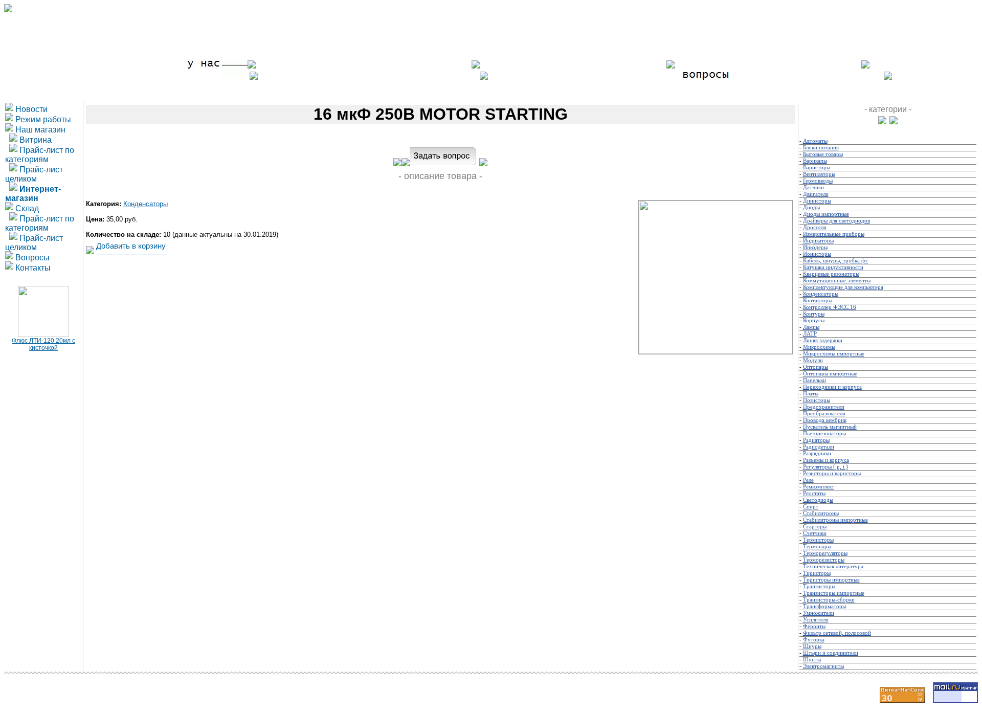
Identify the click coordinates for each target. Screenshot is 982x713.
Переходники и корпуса (832, 387)
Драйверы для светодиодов (836, 221)
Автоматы (815, 141)
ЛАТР (810, 334)
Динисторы (817, 201)
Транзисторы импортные (833, 593)
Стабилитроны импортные (835, 520)
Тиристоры (817, 573)
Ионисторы (817, 254)
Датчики (813, 187)
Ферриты (814, 626)
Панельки (814, 380)
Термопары (817, 546)
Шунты (812, 659)
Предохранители (823, 407)
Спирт (810, 506)
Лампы (811, 327)
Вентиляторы (819, 174)
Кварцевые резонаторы (831, 274)
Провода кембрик (824, 420)
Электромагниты (823, 666)
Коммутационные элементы (837, 280)
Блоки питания (821, 147)
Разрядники (817, 453)
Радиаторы (816, 440)
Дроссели (815, 227)
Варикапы (815, 161)
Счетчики (815, 533)
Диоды (811, 207)
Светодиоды (818, 500)
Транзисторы (819, 586)
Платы (810, 393)
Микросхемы (819, 347)
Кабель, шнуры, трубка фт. (835, 260)
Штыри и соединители (830, 653)
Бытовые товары (823, 154)
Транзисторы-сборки (829, 600)
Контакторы (817, 300)
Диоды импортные (826, 214)
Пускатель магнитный (830, 427)
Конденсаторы (145, 204)
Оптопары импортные (830, 373)
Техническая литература (833, 566)
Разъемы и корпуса (826, 460)
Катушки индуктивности (833, 267)
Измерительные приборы (833, 234)
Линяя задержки (822, 340)
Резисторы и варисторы (832, 473)
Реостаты (814, 493)
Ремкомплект (818, 486)
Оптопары (815, 367)
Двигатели (816, 194)
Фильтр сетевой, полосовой (837, 633)
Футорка (813, 639)
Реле (808, 480)
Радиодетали (818, 447)
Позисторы (816, 400)
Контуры (813, 314)
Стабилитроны (821, 513)
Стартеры (815, 526)
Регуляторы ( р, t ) (825, 467)
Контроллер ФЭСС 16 (829, 307)
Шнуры (812, 646)
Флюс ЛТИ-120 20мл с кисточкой (43, 344)
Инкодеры (815, 247)
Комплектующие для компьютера (843, 287)
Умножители (818, 613)
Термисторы (818, 540)
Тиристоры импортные (831, 580)
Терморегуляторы (825, 553)
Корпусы (813, 320)
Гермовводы (818, 181)
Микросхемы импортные (833, 353)
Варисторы (816, 167)
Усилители (816, 619)
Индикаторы (818, 240)
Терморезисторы (823, 560)
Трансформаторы (824, 606)
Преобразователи (824, 413)
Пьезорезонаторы (824, 433)
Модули (813, 360)
